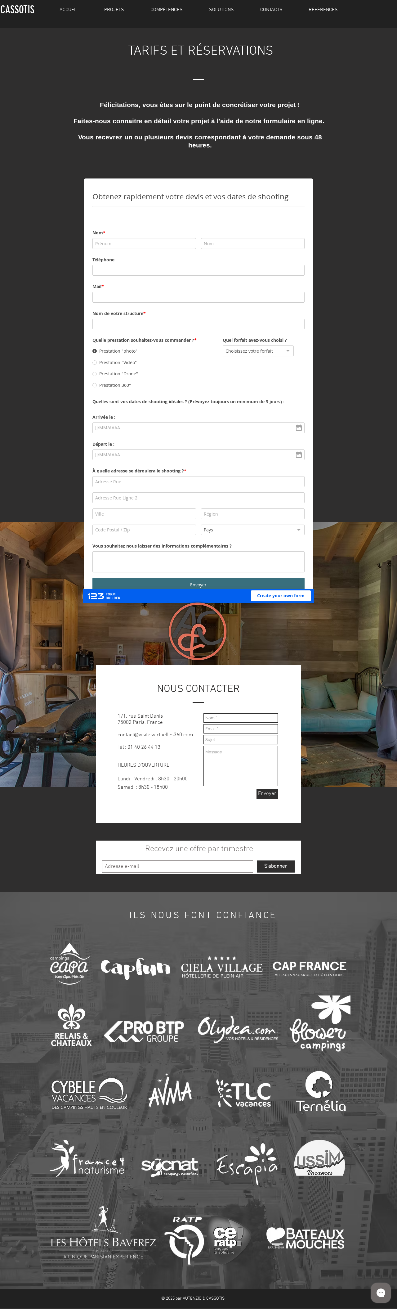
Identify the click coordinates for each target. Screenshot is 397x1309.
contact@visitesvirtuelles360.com (155, 770)
